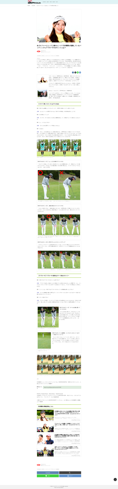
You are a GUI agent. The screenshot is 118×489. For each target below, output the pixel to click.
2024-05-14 (43, 50)
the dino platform (60, 487)
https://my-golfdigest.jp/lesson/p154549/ (52, 387)
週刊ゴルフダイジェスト (46, 51)
